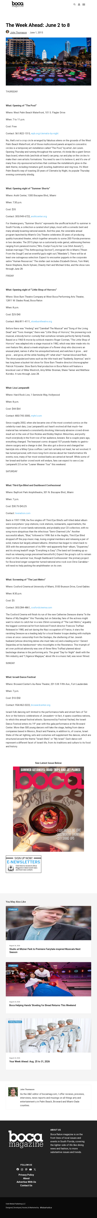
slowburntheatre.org (41, 321)
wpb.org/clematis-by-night (44, 133)
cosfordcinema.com (41, 607)
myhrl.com (36, 415)
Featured (13, 909)
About (26, 1178)
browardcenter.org (40, 705)
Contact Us (26, 1185)
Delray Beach (15, 1022)
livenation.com (22, 513)
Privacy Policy (26, 1174)
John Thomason (18, 32)
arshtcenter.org (39, 216)
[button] (83, 4)
